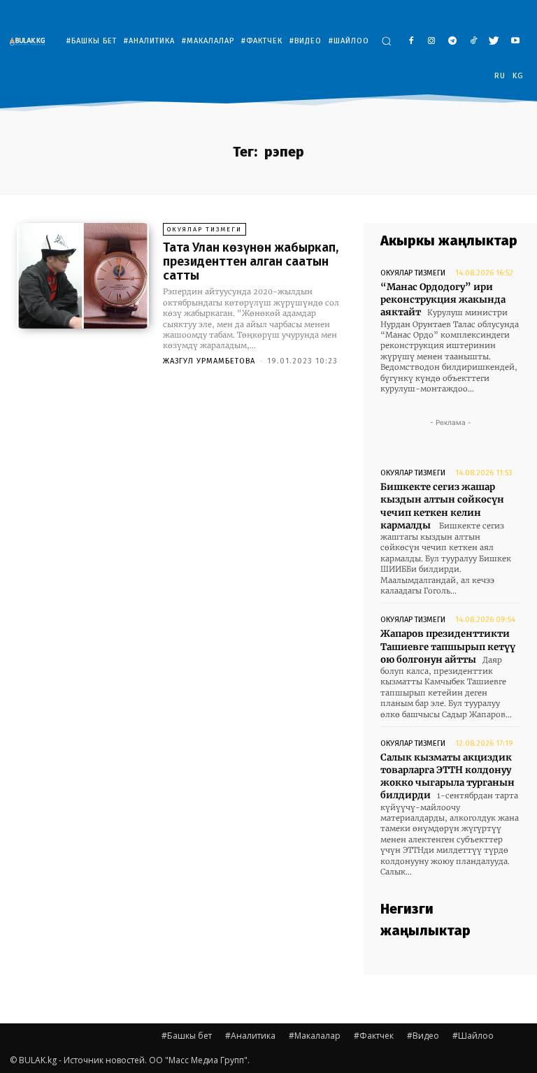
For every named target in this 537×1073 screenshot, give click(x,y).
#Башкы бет (187, 1036)
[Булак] (31, 41)
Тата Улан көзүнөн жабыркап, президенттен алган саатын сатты (250, 261)
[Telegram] (453, 41)
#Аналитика (250, 1036)
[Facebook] (411, 41)
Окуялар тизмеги (204, 229)
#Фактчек (374, 1036)
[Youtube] (515, 41)
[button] (386, 41)
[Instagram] (432, 41)
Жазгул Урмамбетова (209, 361)
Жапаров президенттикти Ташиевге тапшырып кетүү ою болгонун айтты (447, 646)
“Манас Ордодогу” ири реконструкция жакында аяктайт (443, 299)
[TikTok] (473, 41)
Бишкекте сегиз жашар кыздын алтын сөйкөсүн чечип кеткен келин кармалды (442, 506)
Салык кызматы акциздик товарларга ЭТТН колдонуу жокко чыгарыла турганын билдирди (447, 776)
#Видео (423, 1036)
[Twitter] (494, 41)
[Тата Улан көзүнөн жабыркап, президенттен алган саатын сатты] (83, 276)
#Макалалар (315, 1036)
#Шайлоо (473, 1036)
